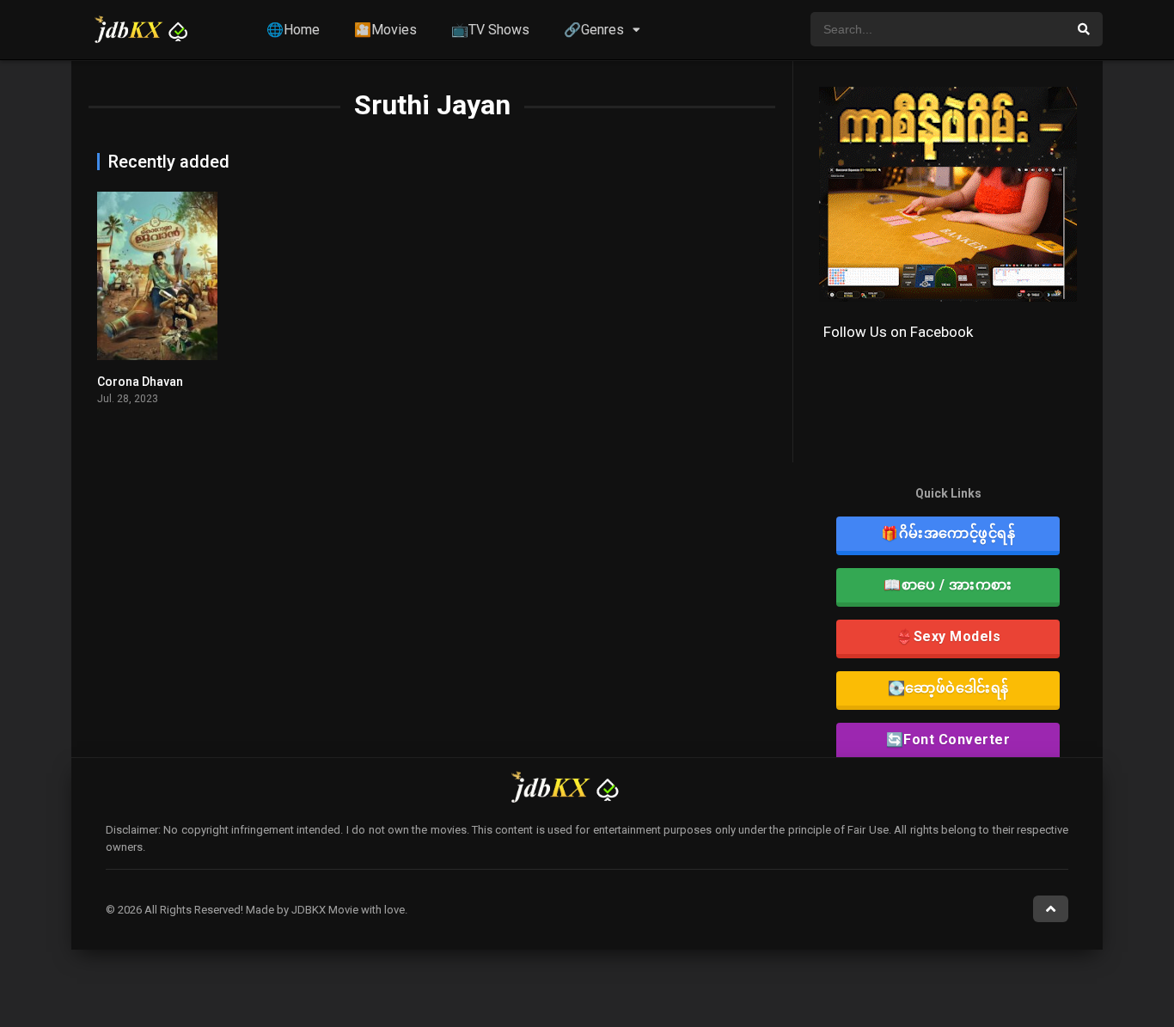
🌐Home (293, 29)
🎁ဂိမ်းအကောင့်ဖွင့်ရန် (948, 533)
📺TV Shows (490, 29)
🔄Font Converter (948, 739)
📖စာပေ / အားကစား (948, 585)
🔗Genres (594, 29)
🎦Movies (385, 29)
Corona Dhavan (140, 381)
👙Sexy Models (948, 636)
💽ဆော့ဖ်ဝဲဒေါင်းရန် (948, 688)
